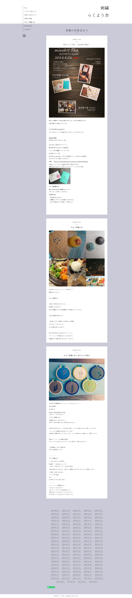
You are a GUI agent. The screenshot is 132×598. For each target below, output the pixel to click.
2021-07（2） (55, 551)
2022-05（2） (55, 544)
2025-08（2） (66, 517)
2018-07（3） (99, 571)
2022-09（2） (66, 540)
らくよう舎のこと (30, 11)
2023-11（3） (77, 530)
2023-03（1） (55, 537)
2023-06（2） (77, 534)
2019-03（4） (66, 568)
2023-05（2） (88, 534)
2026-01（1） (66, 513)
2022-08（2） (77, 540)
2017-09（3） (99, 578)
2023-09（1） (99, 530)
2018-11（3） (55, 571)
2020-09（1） (88, 554)
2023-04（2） (99, 534)
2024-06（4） (55, 527)
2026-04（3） (88, 510)
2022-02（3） (88, 544)
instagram (28, 26)
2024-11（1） (55, 523)
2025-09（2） (55, 517)
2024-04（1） (77, 527)
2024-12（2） (99, 520)
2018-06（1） (55, 574)
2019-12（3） (77, 561)
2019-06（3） (88, 564)
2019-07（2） (77, 564)
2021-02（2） (99, 551)
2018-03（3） (88, 574)
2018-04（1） (77, 574)
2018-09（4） (77, 571)
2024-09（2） (77, 523)
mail (57, 474)
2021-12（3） (55, 547)
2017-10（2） (88, 578)
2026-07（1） (66, 510)
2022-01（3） (99, 544)
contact (27, 29)
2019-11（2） (88, 561)
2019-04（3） (55, 568)
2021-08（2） (99, 547)
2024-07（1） (99, 523)
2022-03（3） (77, 544)
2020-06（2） (66, 557)
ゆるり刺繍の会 (29, 22)
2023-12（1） (66, 530)
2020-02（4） (55, 561)
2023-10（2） (88, 530)
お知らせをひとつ (30, 15)
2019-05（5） (99, 564)
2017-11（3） (77, 578)
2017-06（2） (83, 581)
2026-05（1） (77, 510)
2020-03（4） (99, 557)
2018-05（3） (66, 574)
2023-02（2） (66, 537)
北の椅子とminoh (58, 129)
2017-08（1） (61, 581)
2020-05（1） (77, 557)
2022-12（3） (88, 537)
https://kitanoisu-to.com (57, 412)
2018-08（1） (88, 571)
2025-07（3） (77, 517)
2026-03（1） (99, 510)
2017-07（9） (72, 581)
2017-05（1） (94, 581)
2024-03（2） (88, 527)
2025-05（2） (99, 517)
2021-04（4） (77, 551)
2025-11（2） (88, 513)
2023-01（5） (77, 537)
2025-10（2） (99, 513)
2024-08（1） (88, 523)
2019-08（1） (66, 564)
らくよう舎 (61, 596)
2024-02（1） (99, 527)
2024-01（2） (55, 530)
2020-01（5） (66, 561)
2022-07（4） (88, 540)
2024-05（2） (66, 527)
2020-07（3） (55, 557)
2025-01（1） (88, 520)
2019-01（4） (88, 568)
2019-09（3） (55, 564)
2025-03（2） (66, 520)
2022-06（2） (99, 540)
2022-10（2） (55, 540)
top (25, 8)
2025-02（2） (77, 520)
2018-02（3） (99, 574)
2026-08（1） (55, 510)
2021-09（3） (88, 547)
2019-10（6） (99, 561)
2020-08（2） (99, 554)
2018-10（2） (66, 571)
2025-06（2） (88, 517)
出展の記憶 (28, 18)
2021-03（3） (88, 551)
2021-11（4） (66, 547)
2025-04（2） (55, 520)
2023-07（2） (66, 534)
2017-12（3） (66, 578)
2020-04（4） (88, 557)
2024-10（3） (66, 523)
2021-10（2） (77, 547)
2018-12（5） (99, 568)
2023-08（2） (55, 534)
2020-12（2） (66, 554)
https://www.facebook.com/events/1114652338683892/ (71, 161)
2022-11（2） (99, 537)
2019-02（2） (77, 568)
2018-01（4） (55, 578)
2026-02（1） (55, 513)
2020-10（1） (77, 554)
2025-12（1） (77, 513)
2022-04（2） (66, 544)
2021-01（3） (55, 554)
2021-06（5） (66, 551)
